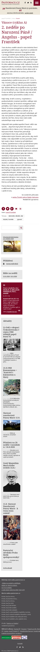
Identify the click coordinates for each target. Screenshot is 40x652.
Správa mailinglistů (12, 264)
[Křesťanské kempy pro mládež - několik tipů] (11, 246)
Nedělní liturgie (12, 312)
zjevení (19, 219)
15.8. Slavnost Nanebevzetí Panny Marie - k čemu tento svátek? (10, 508)
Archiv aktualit (7, 568)
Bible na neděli (10, 273)
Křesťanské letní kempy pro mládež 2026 (10, 238)
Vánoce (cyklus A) (14, 22)
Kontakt (20, 643)
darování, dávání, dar (16, 216)
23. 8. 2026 (6, 276)
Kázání (18, 18)
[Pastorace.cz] (11, 3)
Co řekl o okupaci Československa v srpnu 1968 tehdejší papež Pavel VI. (11, 332)
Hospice (24, 629)
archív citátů (29, 13)
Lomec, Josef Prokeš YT (11, 631)
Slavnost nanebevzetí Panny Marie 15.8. (11, 415)
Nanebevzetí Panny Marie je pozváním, (21, 8)
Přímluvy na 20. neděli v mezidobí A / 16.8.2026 (11, 444)
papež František (6, 18)
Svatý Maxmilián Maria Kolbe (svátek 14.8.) (11, 465)
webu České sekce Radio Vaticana (25, 197)
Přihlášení (8, 260)
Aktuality (7, 321)
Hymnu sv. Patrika (12, 623)
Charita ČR (17, 629)
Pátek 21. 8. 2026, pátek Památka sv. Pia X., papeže (11, 291)
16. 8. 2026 (13, 276)
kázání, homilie (8, 219)
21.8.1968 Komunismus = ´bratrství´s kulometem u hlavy (10, 372)
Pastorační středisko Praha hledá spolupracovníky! (11, 553)
